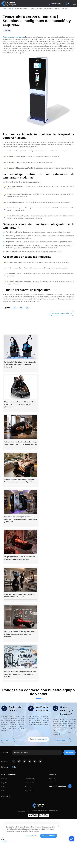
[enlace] (13, 761)
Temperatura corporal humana (14, 37)
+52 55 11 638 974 (57, 3)
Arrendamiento (29, 779)
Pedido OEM (29, 791)
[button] (58, 826)
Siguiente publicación (60, 313)
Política (3, 787)
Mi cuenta (28, 787)
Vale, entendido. (48, 836)
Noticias (10, 9)
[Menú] (74, 3)
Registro (4, 783)
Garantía (4, 779)
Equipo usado (29, 783)
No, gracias (31, 836)
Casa (4, 9)
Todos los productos (52, 780)
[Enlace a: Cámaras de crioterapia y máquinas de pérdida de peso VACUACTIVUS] (8, 3)
